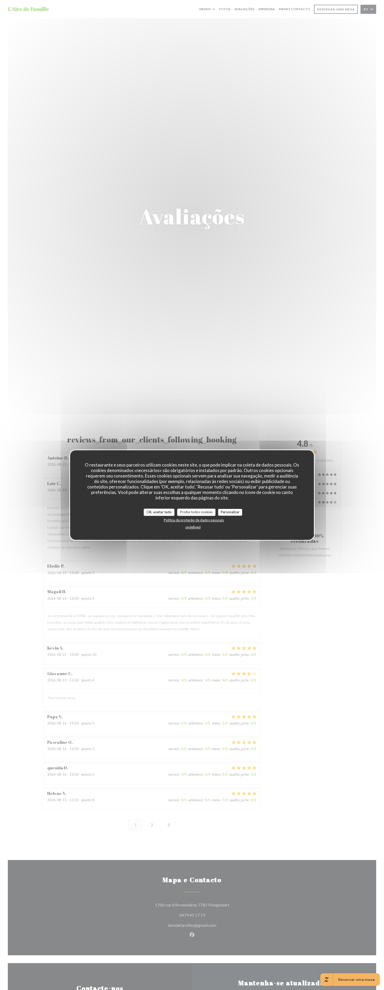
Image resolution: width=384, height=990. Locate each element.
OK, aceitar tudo (159, 512)
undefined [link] (193, 527)
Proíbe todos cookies (196, 512)
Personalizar (230, 512)
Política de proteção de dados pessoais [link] (194, 520)
